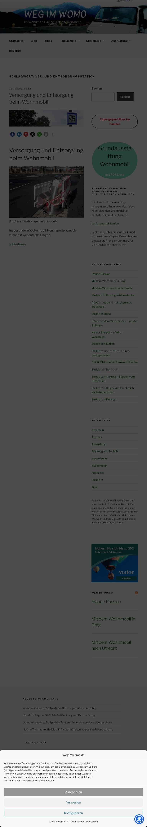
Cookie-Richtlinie (58, 821)
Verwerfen (73, 802)
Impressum (92, 821)
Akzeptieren (73, 792)
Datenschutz (77, 821)
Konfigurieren (73, 813)
